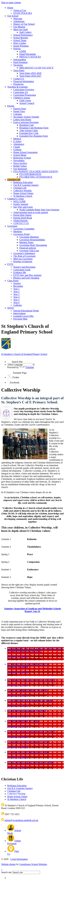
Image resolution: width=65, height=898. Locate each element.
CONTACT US (21, 223)
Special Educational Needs (26, 310)
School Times (19, 40)
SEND (10, 308)
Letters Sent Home (22, 119)
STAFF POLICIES (22, 13)
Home (10, 7)
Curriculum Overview (23, 89)
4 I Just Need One (16, 711)
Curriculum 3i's (20, 92)
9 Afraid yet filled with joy (20, 762)
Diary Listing (19, 43)
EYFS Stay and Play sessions (27, 275)
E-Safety (17, 141)
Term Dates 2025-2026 (30, 73)
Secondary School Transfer (26, 117)
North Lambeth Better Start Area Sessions (39, 209)
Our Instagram (20, 168)
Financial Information (23, 81)
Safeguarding (19, 59)
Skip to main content (11, 2)
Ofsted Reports (20, 220)
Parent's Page (19, 108)
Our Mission (19, 26)
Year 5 (16, 299)
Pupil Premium (20, 62)
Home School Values (23, 193)
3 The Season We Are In (19, 700)
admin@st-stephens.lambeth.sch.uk (21, 820)
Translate (29, 367)
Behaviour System (22, 157)
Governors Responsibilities (32, 239)
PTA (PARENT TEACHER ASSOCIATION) (35, 171)
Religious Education (23, 182)
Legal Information (19, 859)
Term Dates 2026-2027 (30, 76)
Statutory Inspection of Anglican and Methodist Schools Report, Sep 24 (32, 610)
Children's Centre (15, 198)
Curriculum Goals (21, 269)
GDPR (22, 51)
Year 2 (16, 291)
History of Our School (24, 24)
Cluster (16, 147)
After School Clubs (28, 130)
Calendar (17, 114)
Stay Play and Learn (23, 207)
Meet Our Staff (20, 29)
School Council (26, 103)
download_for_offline (31, 651)
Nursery (17, 283)
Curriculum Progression (24, 95)
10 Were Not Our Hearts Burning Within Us (28, 664)
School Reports (20, 37)
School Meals (19, 155)
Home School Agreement (25, 152)
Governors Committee (23, 228)
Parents (10, 106)
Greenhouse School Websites (33, 864)
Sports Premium (21, 46)
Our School (12, 16)
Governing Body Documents (33, 245)
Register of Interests (22, 261)
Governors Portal (21, 234)
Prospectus (18, 84)
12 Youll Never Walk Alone (20, 680)
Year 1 (16, 289)
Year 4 (16, 297)
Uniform (17, 149)
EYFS (10, 264)
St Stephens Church (22, 196)
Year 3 (16, 294)
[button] (9, 360)
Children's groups (21, 97)
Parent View (19, 111)
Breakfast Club (26, 125)
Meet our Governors (23, 258)
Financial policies (27, 248)
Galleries (17, 305)
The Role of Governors (24, 256)
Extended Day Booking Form (33, 136)
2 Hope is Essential (16, 690)
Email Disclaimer (27, 54)
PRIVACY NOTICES (30, 56)
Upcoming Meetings (29, 237)
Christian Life (13, 179)
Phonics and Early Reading (26, 278)
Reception (18, 286)
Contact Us (18, 78)
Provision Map (20, 319)
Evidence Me (19, 272)
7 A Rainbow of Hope (18, 741)
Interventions (19, 313)
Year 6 (16, 302)
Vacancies (18, 65)
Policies (17, 48)
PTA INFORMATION (30, 174)
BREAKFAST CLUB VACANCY (36, 67)
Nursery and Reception (24, 267)
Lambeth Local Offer (23, 316)
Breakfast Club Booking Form (33, 127)
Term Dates (18, 70)
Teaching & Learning (17, 87)
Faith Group (25, 100)
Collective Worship (22, 190)
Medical (17, 138)
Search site (6, 872)
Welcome (17, 18)
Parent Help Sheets (22, 215)
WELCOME (19, 201)
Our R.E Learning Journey (26, 185)
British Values (20, 166)
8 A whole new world (18, 752)
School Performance (23, 35)
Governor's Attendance (24, 253)
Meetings (17, 231)
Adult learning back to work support (30, 212)
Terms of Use (19, 10)
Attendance (18, 144)
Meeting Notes (26, 242)
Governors (12, 226)
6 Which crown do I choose (20, 731)
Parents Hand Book (22, 218)
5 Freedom (12, 721)
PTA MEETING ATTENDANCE (35, 177)
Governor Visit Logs (29, 250)
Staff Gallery (25, 32)
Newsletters (18, 160)
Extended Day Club (28, 133)
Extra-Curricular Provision (26, 122)
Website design (8, 864)
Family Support (20, 204)
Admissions (18, 21)
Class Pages (13, 280)
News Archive (20, 163)
